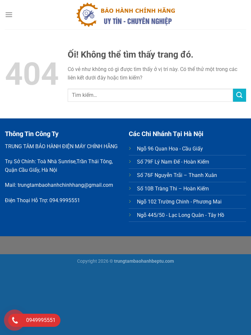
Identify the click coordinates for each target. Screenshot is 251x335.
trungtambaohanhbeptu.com (144, 261)
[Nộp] (239, 95)
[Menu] (9, 15)
